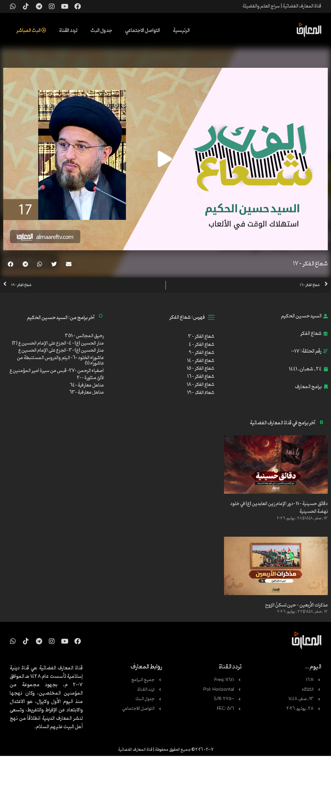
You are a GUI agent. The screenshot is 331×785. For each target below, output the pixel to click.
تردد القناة (68, 31)
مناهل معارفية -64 (87, 385)
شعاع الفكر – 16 (200, 376)
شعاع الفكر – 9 (201, 352)
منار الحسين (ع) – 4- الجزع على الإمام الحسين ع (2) (58, 343)
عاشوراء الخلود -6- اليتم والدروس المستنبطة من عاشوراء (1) (60, 361)
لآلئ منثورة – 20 (90, 378)
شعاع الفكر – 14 (200, 360)
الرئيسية (181, 31)
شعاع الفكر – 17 (310, 263)
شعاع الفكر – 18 (200, 384)
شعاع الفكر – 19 (200, 392)
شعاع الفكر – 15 (200, 368)
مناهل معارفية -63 (86, 392)
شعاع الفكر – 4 (201, 344)
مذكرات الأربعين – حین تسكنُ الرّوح (296, 605)
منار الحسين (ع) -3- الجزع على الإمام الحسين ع (61, 350)
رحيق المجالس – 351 (84, 336)
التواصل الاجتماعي (142, 31)
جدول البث (101, 31)
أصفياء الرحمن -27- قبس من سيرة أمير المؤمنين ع (56, 370)
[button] (68, 264)
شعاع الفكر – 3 (201, 336)
